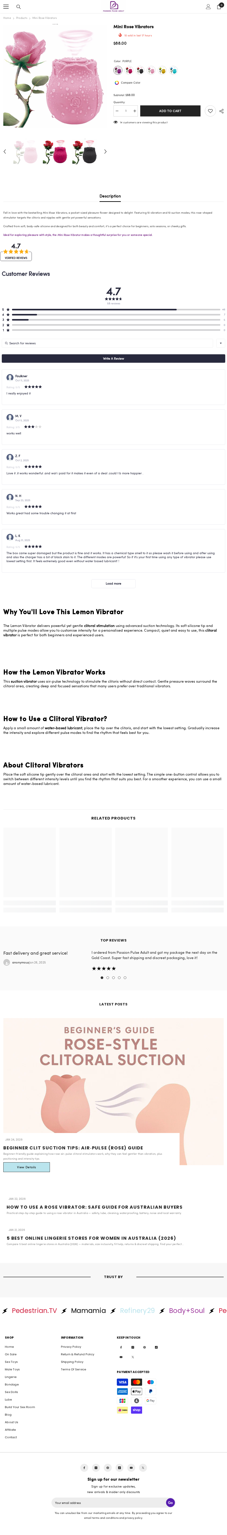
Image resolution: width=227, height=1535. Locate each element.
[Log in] (208, 6)
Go (170, 1502)
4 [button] (119, 977)
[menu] (6, 6)
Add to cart (171, 111)
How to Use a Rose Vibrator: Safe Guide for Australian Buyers (95, 1207)
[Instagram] (133, 1347)
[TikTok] (156, 1347)
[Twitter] (133, 1357)
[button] (4, 151)
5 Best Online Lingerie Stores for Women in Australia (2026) (91, 1238)
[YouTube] (121, 1357)
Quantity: (119, 102)
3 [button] (113, 977)
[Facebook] (121, 1347)
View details (26, 1167)
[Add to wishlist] (210, 110)
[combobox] (220, 343)
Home (7, 18)
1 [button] (102, 977)
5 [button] (125, 977)
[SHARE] (220, 111)
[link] (29, 903)
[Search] (18, 7)
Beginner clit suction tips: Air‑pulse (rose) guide (73, 1148)
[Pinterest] (144, 1347)
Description (110, 196)
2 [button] (107, 977)
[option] (55, 76)
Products (21, 18)
